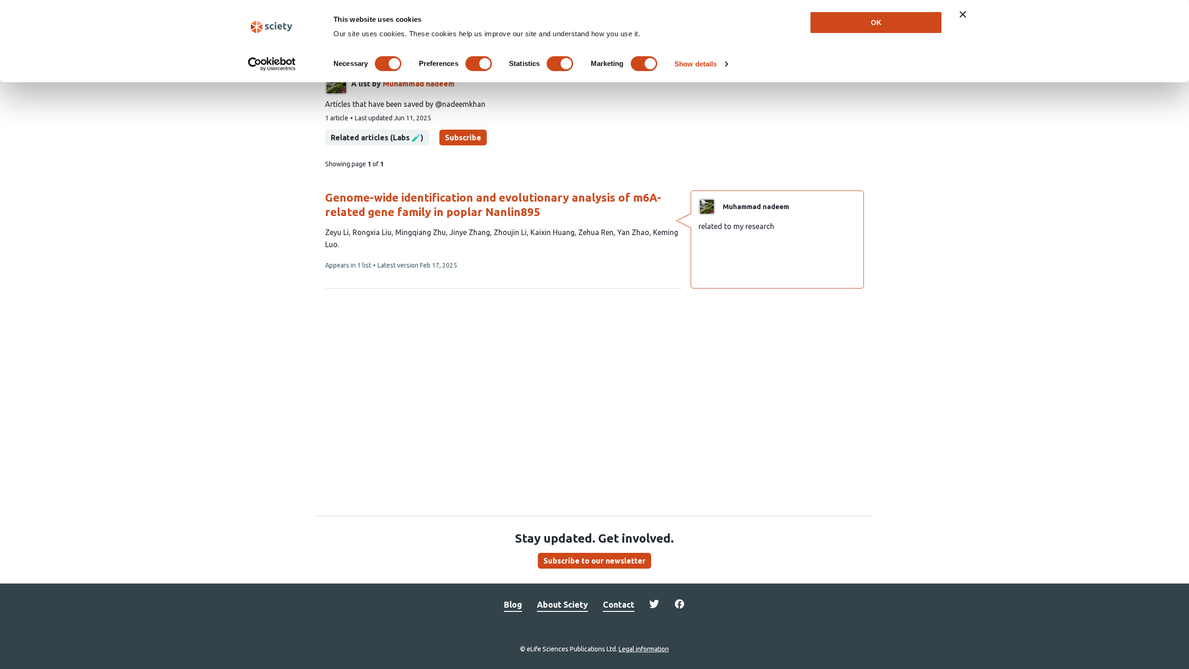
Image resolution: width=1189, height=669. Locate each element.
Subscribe (463, 137)
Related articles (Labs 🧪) (377, 137)
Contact (618, 604)
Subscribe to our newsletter (594, 561)
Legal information (644, 649)
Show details (695, 64)
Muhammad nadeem (419, 83)
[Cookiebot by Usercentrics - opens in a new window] (272, 64)
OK (876, 22)
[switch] (478, 63)
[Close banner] (963, 14)
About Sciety (562, 604)
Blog (513, 604)
